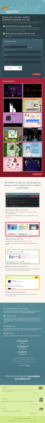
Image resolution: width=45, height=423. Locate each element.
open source (20, 418)
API (23, 420)
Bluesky (29, 418)
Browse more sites (37, 174)
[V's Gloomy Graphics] (32, 90)
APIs (18, 329)
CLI (17, 420)
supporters (31, 389)
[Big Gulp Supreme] (32, 135)
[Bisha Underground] (12, 120)
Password (6, 55)
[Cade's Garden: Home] (12, 149)
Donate (35, 393)
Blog (20, 420)
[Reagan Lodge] (12, 105)
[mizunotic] (32, 149)
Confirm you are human (8, 65)
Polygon (28, 365)
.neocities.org (29, 47)
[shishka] (12, 164)
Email (5, 60)
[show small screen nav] (43, 1)
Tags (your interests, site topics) (10, 50)
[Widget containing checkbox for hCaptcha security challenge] (20, 68)
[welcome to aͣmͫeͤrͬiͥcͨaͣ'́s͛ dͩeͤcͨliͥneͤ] (12, 90)
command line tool (18, 29)
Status (26, 420)
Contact (35, 420)
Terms (30, 420)
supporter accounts (25, 312)
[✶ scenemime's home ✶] (32, 105)
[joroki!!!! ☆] (32, 120)
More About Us (34, 404)
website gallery (29, 241)
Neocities (15, 418)
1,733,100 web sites (17, 21)
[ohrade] (12, 135)
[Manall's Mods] (32, 164)
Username (6, 45)
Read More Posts (33, 413)
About (9, 420)
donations (32, 312)
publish (6, 335)
